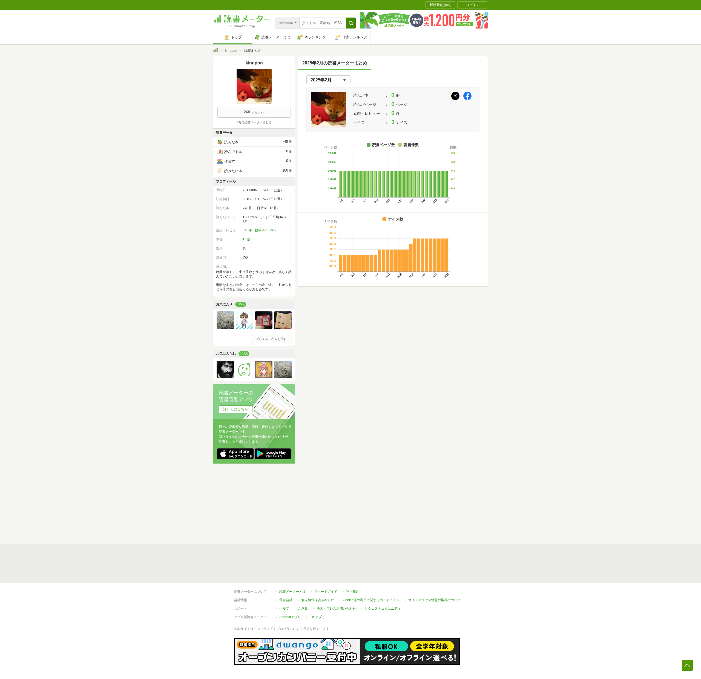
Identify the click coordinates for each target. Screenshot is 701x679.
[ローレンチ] (283, 327)
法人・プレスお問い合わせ (336, 608)
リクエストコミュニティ (383, 608)
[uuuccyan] (225, 327)
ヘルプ (284, 608)
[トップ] (215, 51)
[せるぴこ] (225, 377)
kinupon (231, 50)
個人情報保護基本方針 (317, 600)
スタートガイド (325, 591)
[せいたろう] (263, 327)
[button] (351, 23)
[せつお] (244, 377)
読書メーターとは (292, 591)
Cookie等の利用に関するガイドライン (371, 600)
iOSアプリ (317, 617)
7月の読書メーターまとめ (254, 122)
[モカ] (263, 377)
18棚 (246, 239)
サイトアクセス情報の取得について (434, 600)
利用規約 (352, 591)
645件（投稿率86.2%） (260, 230)
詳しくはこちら (235, 409)
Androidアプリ (290, 617)
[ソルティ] (244, 327)
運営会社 (285, 600)
